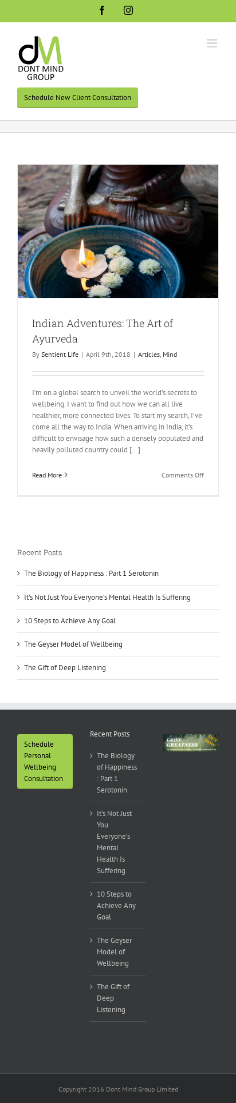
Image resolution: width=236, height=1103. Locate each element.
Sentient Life (59, 354)
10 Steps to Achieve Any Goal (70, 621)
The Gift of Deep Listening (65, 667)
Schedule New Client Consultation (77, 97)
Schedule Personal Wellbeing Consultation (43, 761)
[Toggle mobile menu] (213, 43)
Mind (170, 354)
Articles (149, 354)
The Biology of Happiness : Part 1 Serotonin (91, 573)
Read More (47, 475)
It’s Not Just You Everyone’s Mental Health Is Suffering (107, 597)
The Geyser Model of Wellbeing (73, 644)
